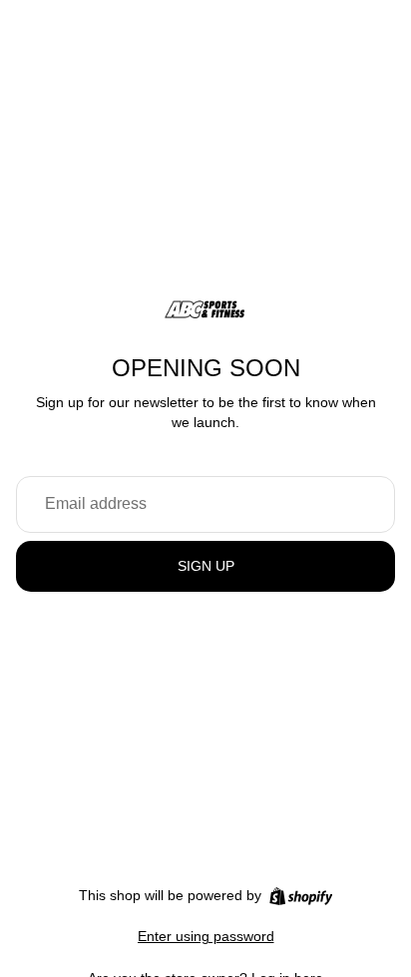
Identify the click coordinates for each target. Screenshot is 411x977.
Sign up (206, 566)
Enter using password (206, 936)
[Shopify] (300, 896)
